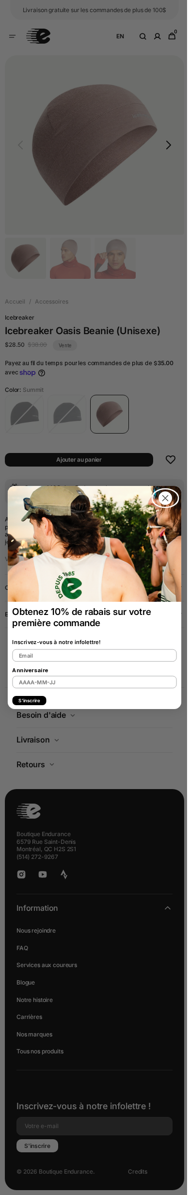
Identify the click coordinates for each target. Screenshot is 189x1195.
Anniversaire (27, 670)
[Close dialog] (161, 498)
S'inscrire (26, 700)
